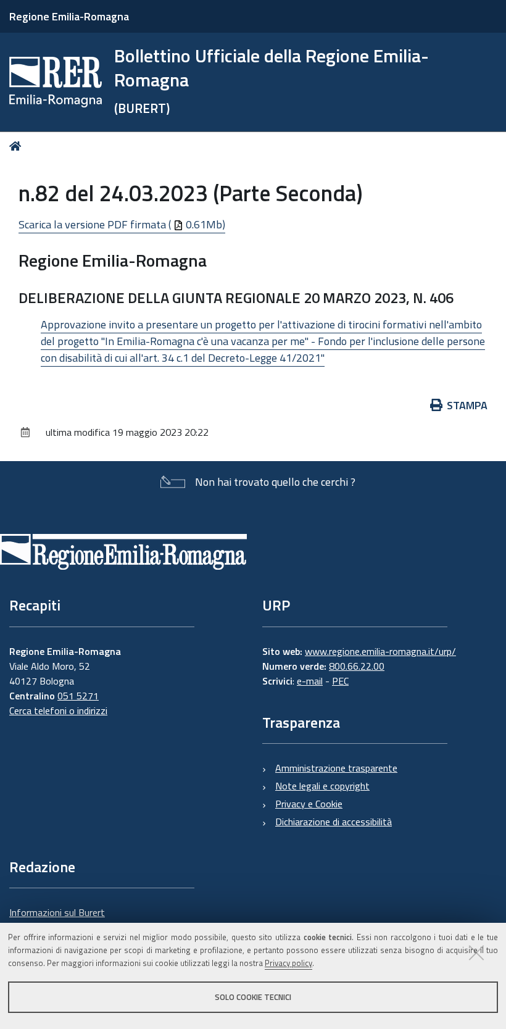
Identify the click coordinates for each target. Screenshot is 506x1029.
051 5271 (78, 695)
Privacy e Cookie (308, 803)
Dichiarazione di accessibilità (333, 821)
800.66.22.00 (356, 666)
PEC (340, 680)
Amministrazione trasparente (336, 767)
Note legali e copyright (322, 785)
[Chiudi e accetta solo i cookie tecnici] (476, 952)
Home (17, 146)
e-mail (310, 680)
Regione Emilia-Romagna (69, 16)
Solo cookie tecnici (253, 997)
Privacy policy (288, 963)
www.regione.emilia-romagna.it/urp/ (380, 651)
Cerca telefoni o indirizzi (58, 710)
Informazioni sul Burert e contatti (57, 920)
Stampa (467, 405)
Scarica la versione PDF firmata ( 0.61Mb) (122, 224)
